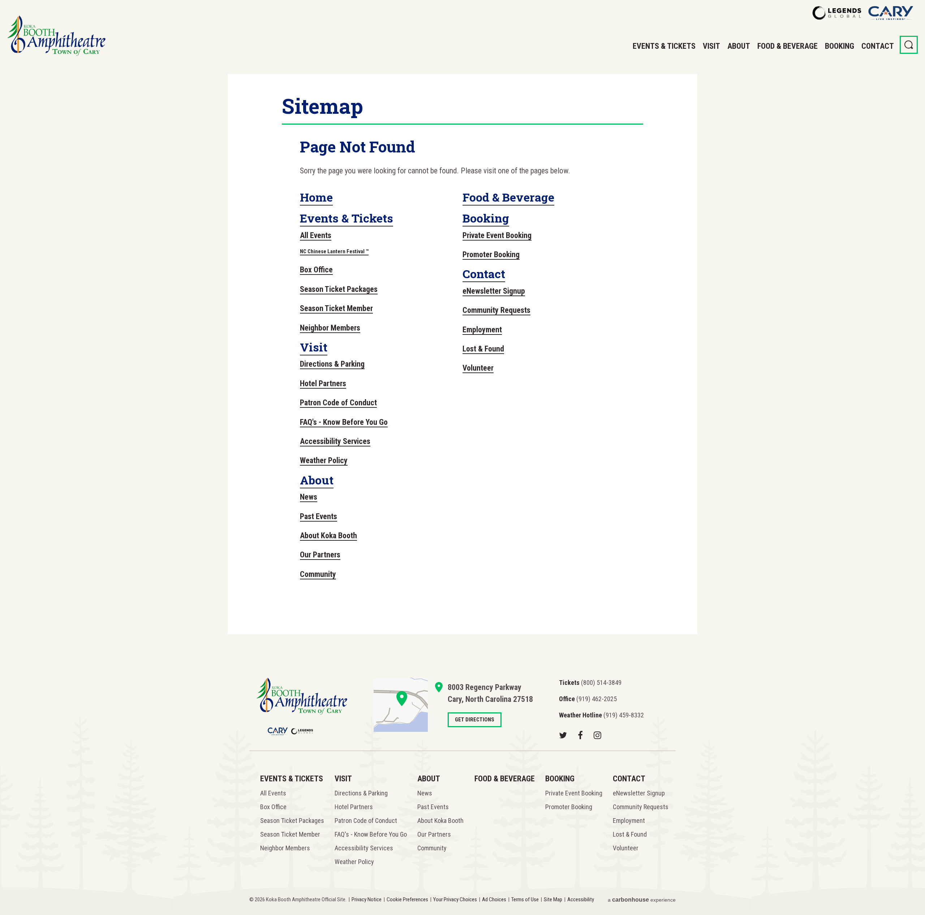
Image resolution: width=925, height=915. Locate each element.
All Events (315, 235)
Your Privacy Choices (455, 899)
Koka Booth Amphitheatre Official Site (56, 36)
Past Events (318, 516)
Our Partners (320, 554)
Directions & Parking (332, 363)
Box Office (316, 269)
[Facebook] (580, 735)
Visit (711, 46)
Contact (877, 46)
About (738, 46)
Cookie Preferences (407, 899)
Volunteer (478, 367)
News (308, 496)
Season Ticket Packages (339, 289)
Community (318, 574)
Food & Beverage (787, 46)
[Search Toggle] (909, 45)
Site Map (553, 899)
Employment (482, 329)
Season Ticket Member (336, 308)
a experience (642, 900)
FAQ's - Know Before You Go (344, 422)
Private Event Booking (497, 235)
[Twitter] (563, 735)
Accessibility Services (335, 441)
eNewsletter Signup (493, 290)
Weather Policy (324, 460)
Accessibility (580, 899)
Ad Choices (494, 899)
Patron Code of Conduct (338, 402)
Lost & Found (483, 348)
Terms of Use (525, 899)
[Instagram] (597, 735)
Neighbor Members (330, 327)
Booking (839, 46)
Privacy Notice (367, 899)
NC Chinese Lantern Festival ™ (334, 251)
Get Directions (401, 705)
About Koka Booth (328, 535)
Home (316, 197)
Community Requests (496, 310)
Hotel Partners (323, 383)
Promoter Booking (491, 254)
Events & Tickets (664, 46)
